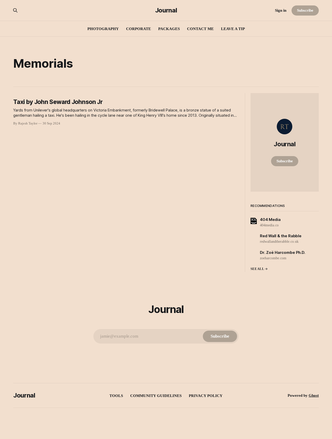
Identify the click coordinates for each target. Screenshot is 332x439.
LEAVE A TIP (233, 29)
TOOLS (116, 396)
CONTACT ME (200, 29)
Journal (166, 10)
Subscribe (305, 10)
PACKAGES (169, 29)
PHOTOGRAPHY (103, 29)
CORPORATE (138, 29)
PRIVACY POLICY (206, 396)
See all (257, 269)
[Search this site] (15, 10)
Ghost (314, 395)
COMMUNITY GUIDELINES (156, 396)
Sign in (280, 10)
